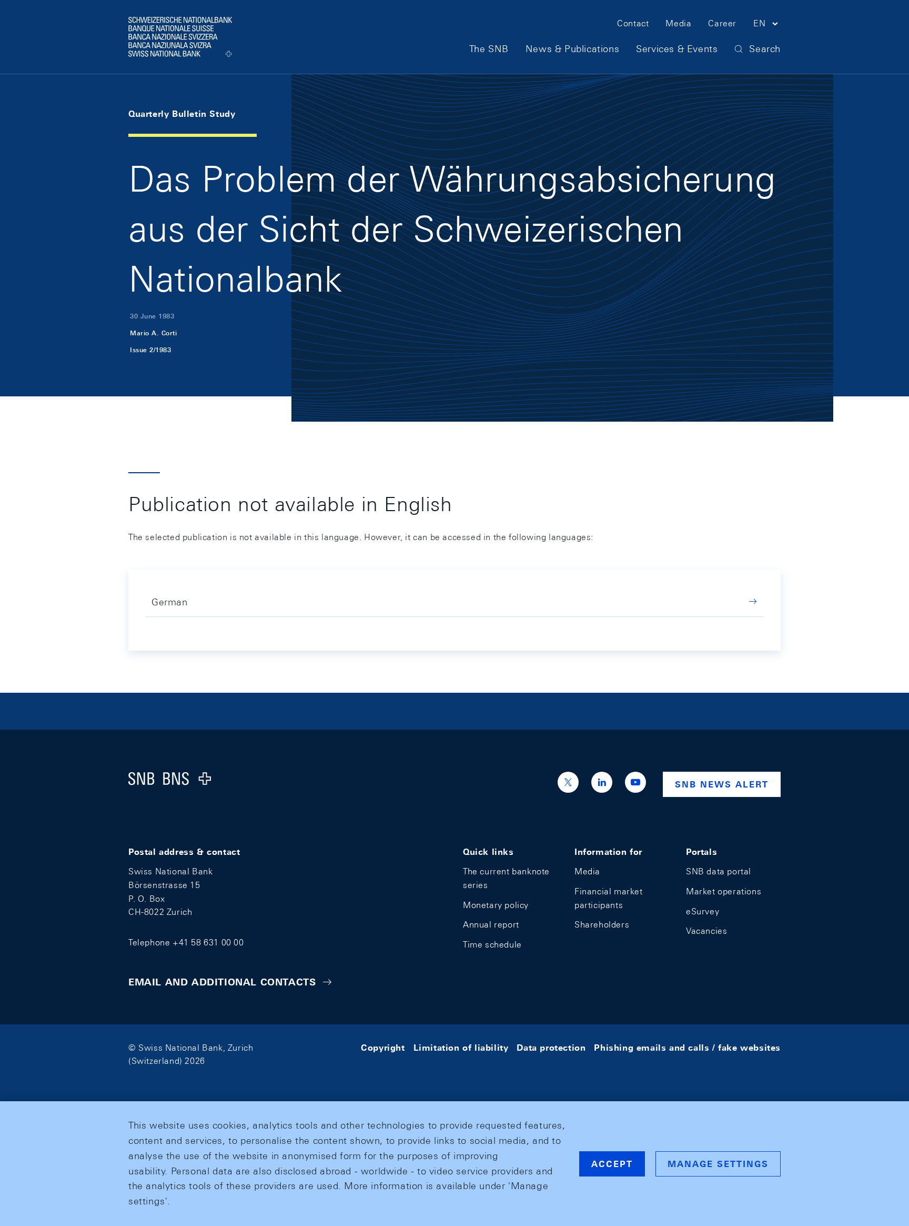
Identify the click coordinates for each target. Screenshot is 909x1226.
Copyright (383, 1048)
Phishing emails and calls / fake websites (687, 1048)
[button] (767, 25)
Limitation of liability (461, 1048)
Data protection (551, 1048)
